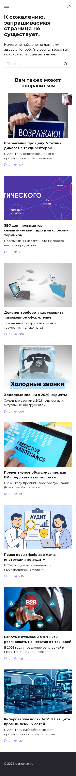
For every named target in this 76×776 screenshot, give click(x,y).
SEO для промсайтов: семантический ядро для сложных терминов (36, 230)
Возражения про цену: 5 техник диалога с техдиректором (32, 145)
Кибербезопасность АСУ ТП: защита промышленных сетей (37, 721)
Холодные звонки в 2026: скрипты (35, 395)
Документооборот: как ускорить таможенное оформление (34, 315)
